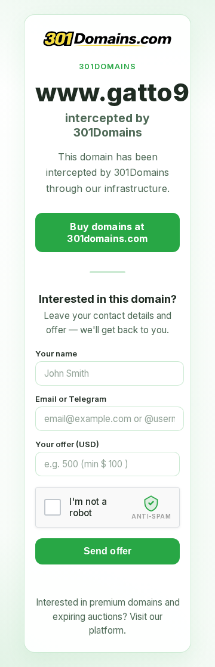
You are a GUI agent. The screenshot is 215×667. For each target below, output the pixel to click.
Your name (56, 353)
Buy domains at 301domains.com (107, 232)
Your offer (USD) (67, 444)
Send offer (108, 551)
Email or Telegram (70, 399)
